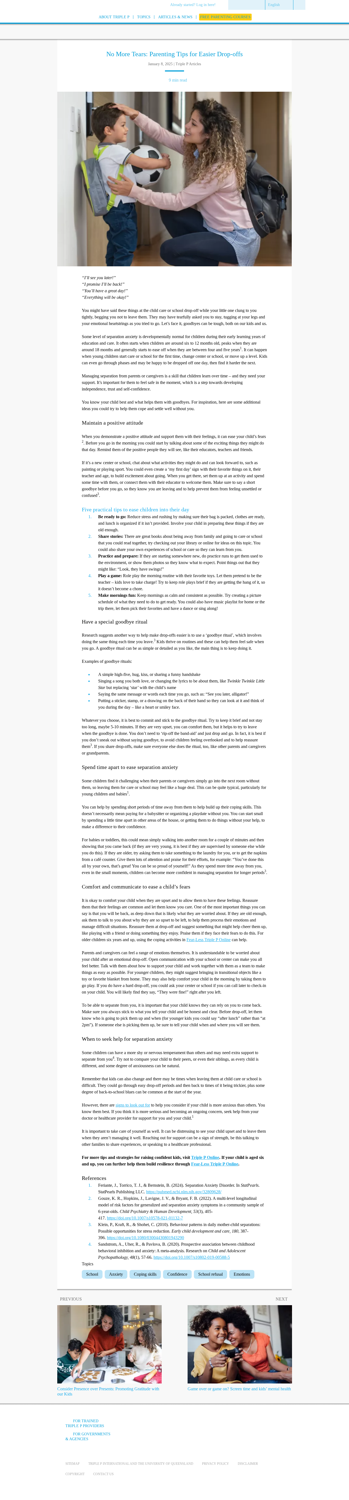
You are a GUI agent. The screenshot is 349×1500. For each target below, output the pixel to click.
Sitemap (72, 1464)
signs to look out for (133, 1105)
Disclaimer (248, 1464)
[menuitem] (194, 5)
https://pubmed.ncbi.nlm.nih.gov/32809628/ (183, 1191)
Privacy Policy (215, 1464)
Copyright (75, 1474)
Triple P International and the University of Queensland (140, 1464)
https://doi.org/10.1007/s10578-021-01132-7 (145, 1218)
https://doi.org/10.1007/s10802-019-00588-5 (192, 1257)
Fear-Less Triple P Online (208, 939)
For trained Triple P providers (84, 1423)
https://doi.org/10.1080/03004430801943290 (145, 1237)
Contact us (103, 1474)
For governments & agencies (87, 1436)
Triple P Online (205, 1157)
